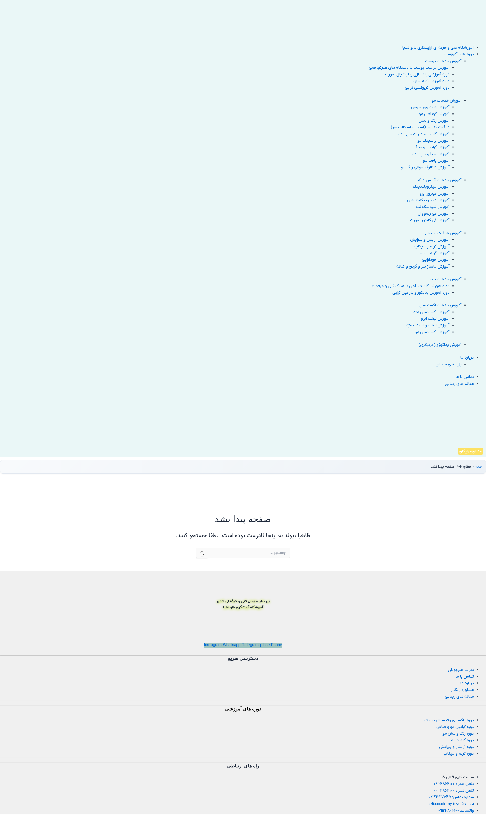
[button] (237, 54)
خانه (478, 466)
